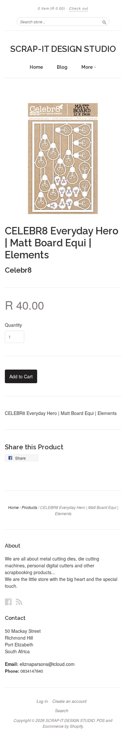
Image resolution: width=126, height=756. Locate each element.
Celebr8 (18, 270)
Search (61, 710)
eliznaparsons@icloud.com (47, 664)
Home (36, 67)
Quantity (13, 325)
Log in (42, 701)
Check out (78, 8)
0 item (51, 8)
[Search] (104, 21)
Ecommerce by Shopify (63, 726)
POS (101, 720)
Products (29, 507)
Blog (62, 67)
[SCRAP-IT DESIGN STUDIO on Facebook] (8, 601)
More (87, 67)
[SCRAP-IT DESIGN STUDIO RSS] (19, 601)
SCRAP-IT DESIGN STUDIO (63, 49)
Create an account (69, 701)
